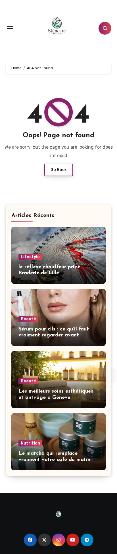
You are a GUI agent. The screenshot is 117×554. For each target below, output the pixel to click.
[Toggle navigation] (10, 28)
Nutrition (30, 443)
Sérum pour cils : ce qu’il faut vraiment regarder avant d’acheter (53, 335)
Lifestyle (30, 256)
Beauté (28, 319)
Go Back (59, 169)
